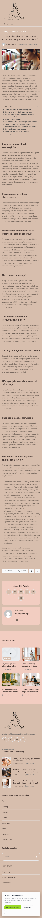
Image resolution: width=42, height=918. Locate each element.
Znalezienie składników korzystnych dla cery (21, 122)
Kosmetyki (5, 834)
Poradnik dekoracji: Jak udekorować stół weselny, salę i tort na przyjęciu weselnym (10, 690)
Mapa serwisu (6, 883)
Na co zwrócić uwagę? (13, 119)
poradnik (23, 31)
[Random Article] (4, 24)
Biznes (26, 684)
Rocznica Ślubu (7, 839)
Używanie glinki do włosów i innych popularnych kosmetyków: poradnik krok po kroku (10, 665)
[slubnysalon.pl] (14, 11)
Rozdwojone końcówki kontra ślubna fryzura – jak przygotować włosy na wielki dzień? (25, 771)
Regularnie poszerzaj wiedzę (15, 129)
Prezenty (5, 807)
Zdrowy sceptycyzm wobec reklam (17, 124)
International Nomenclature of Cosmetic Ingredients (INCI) (19, 116)
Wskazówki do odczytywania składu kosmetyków (18, 133)
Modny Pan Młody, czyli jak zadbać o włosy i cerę (26, 760)
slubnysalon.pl (12, 44)
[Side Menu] (12, 24)
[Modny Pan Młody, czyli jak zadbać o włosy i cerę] (6, 761)
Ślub (3, 801)
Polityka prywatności (9, 877)
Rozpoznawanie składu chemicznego (18, 112)
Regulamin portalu (8, 872)
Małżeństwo (6, 823)
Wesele (4, 818)
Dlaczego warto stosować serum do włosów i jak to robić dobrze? (25, 782)
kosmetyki (15, 31)
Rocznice (5, 812)
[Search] (8, 24)
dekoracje (7, 684)
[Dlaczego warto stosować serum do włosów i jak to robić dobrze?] (6, 783)
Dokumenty (27, 658)
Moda (4, 828)
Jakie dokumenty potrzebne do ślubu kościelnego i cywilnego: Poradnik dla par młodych (30, 665)
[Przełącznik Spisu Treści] (35, 106)
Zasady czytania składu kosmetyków (17, 109)
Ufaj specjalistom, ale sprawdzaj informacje (20, 126)
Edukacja (5, 31)
